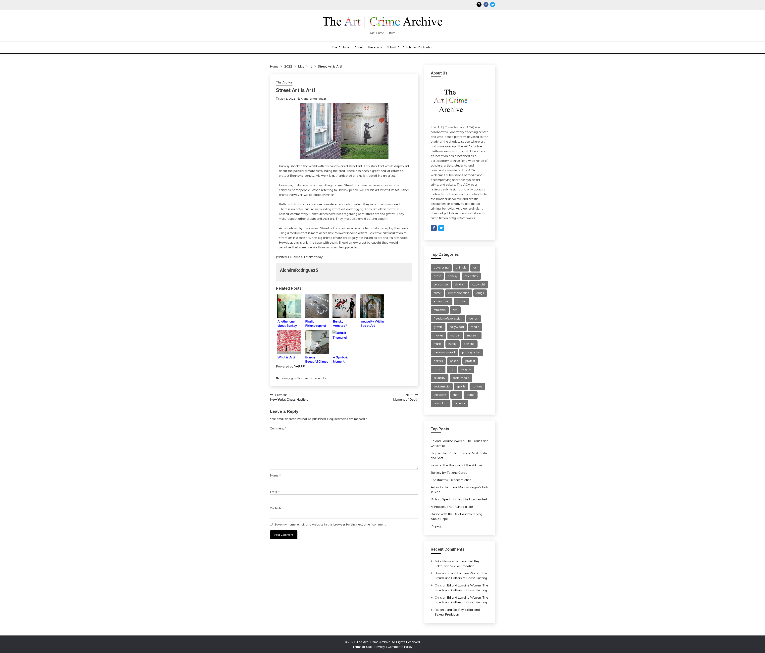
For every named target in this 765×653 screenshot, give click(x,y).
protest (470, 361)
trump (471, 395)
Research (375, 47)
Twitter (492, 4)
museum (473, 335)
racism (438, 369)
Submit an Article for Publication (410, 47)
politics (438, 361)
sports (461, 386)
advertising (441, 267)
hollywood (457, 327)
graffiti (438, 327)
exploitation (441, 301)
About (358, 47)
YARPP (299, 366)
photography (471, 352)
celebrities (471, 276)
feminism (440, 310)
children (460, 284)
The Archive (340, 47)
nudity (452, 344)
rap (452, 369)
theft (456, 395)
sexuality (439, 378)
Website (276, 508)
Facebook (486, 4)
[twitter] (441, 228)
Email (275, 492)
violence (460, 403)
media (475, 327)
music (437, 344)
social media (461, 378)
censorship (441, 284)
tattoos (477, 386)
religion (466, 369)
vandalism (322, 378)
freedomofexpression (448, 318)
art (475, 267)
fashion (461, 301)
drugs (480, 293)
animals (461, 267)
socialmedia (442, 386)
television (440, 395)
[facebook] (434, 228)
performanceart (444, 352)
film (455, 310)
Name (275, 475)
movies (438, 335)
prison (454, 361)
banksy (285, 378)
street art (307, 378)
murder (455, 335)
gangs (473, 318)
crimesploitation (458, 293)
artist (437, 276)
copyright (478, 284)
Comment (278, 428)
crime (437, 293)
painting (469, 344)
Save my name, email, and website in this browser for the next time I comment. (330, 524)
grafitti (295, 378)
